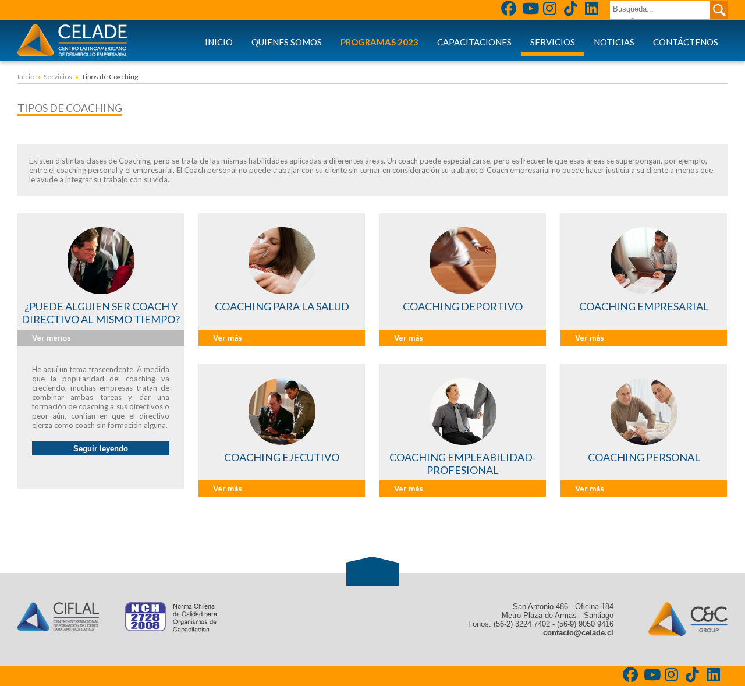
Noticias (614, 42)
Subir (372, 571)
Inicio (219, 42)
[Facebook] (510, 10)
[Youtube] (531, 10)
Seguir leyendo (100, 448)
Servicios (552, 42)
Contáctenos (685, 42)
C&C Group (688, 619)
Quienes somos (286, 42)
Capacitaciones (474, 42)
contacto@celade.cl (578, 632)
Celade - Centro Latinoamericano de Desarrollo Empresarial (72, 40)
